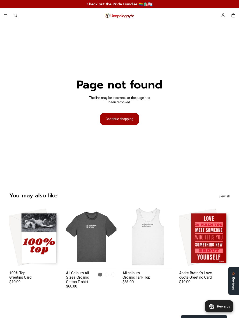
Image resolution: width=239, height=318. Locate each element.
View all (224, 196)
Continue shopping (119, 119)
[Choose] (53, 261)
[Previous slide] (14, 237)
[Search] (15, 15)
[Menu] (5, 15)
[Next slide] (55, 237)
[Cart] (233, 15)
